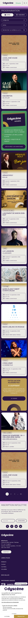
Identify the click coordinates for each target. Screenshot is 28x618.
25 (21, 494)
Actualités (4, 569)
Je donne (14, 398)
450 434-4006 (5, 547)
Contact (6, 552)
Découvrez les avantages (14, 146)
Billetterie (3, 562)
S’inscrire (21, 520)
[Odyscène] (7, 535)
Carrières (3, 566)
